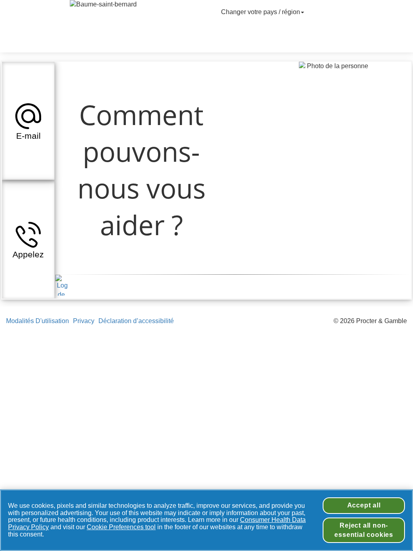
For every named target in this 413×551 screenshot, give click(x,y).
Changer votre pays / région (260, 11)
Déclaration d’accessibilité (136, 320)
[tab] (28, 120)
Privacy (83, 320)
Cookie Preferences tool (121, 527)
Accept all (364, 505)
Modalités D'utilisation (37, 320)
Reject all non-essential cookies (363, 530)
